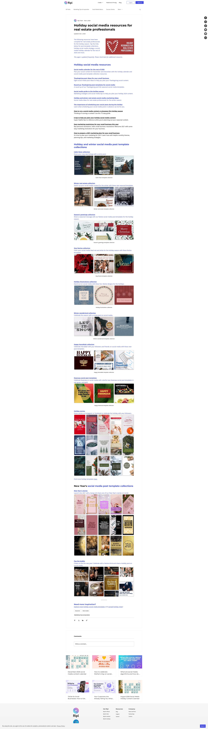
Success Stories (110, 9)
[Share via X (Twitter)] (78, 620)
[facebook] (205, 17)
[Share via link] (86, 620)
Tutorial (117, 716)
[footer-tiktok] (205, 25)
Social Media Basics (97, 9)
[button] (140, 9)
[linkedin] (205, 33)
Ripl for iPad (106, 714)
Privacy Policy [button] (61, 726)
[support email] (205, 37)
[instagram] (205, 21)
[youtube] (205, 29)
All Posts (68, 9)
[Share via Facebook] (74, 620)
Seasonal (77, 611)
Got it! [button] (203, 726)
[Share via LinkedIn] (82, 620)
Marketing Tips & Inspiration (81, 9)
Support (117, 714)
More (119, 9)
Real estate (86, 611)
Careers (130, 716)
